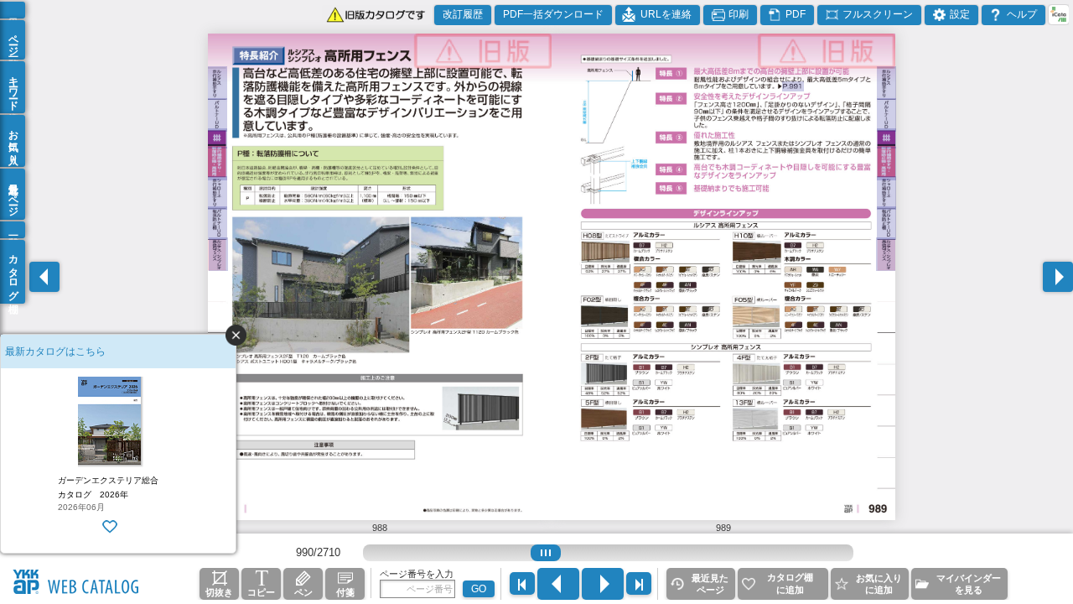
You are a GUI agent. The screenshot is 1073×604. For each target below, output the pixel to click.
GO (478, 589)
